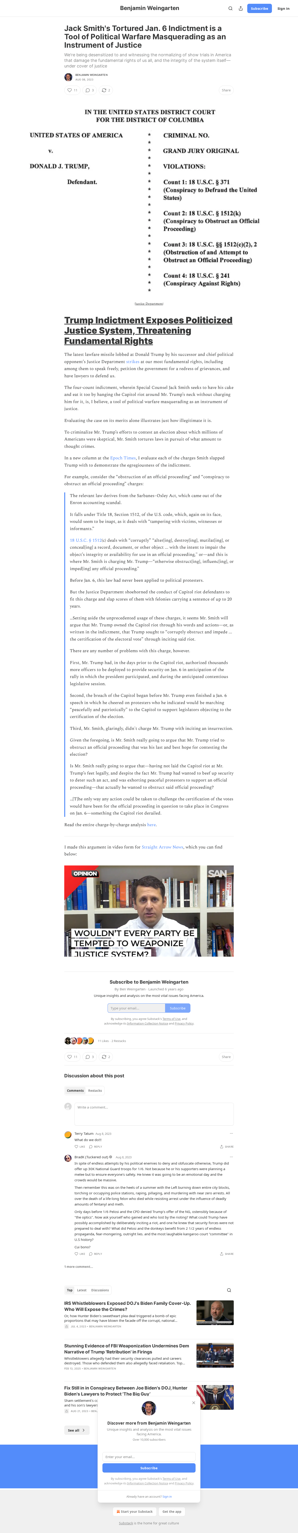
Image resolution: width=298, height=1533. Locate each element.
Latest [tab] (82, 1290)
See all (73, 1430)
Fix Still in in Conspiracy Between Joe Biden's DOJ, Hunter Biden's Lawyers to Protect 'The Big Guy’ (125, 1391)
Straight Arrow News (162, 847)
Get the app (172, 1511)
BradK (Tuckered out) (91, 1157)
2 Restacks (119, 1041)
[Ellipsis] (231, 1133)
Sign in (284, 8)
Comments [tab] (75, 1091)
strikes (132, 361)
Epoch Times (123, 458)
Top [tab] (69, 1290)
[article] (149, 1318)
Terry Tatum (84, 1133)
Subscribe (259, 8)
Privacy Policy (184, 1483)
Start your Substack (137, 1511)
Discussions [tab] (100, 1290)
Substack (126, 1523)
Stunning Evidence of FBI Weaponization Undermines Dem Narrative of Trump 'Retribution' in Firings (126, 1349)
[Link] (57, 330)
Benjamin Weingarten (91, 75)
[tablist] (84, 1090)
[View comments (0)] (110, 1374)
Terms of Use (171, 1478)
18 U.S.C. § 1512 (86, 540)
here (151, 825)
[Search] (230, 8)
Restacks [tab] (95, 1091)
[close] (193, 1402)
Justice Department (149, 303)
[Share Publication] (240, 8)
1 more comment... (78, 1267)
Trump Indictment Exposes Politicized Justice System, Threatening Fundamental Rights (148, 330)
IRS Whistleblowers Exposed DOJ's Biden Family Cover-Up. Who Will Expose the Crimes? (127, 1306)
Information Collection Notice (147, 1483)
